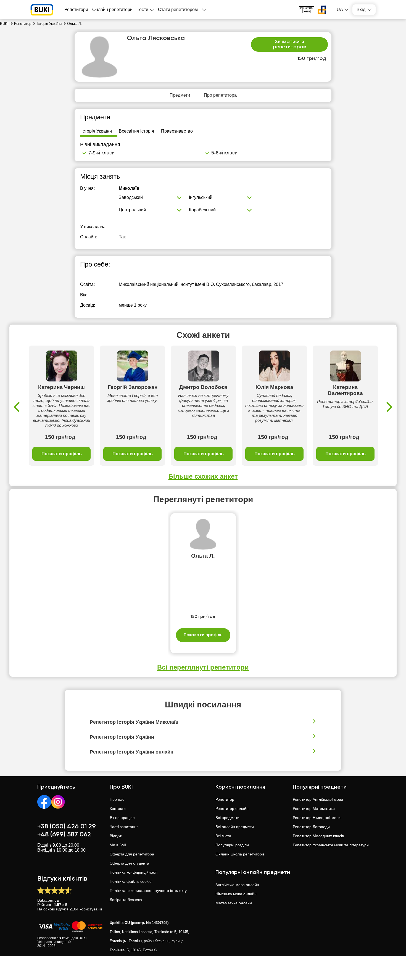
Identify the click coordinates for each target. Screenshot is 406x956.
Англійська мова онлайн (237, 885)
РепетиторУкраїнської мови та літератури (331, 845)
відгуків (62, 909)
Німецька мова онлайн (236, 894)
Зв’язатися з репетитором (289, 44)
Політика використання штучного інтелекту (148, 890)
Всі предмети (227, 817)
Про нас (117, 799)
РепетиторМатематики (314, 808)
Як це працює (122, 817)
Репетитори (76, 9)
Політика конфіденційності (133, 872)
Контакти (118, 808)
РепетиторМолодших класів (318, 836)
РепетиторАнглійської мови (318, 799)
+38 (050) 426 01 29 (66, 826)
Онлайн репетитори (112, 9)
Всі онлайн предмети (234, 827)
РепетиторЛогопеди (311, 827)
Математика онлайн (233, 903)
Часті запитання (124, 827)
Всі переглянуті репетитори (203, 667)
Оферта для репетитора (132, 854)
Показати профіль (61, 453)
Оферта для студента (129, 863)
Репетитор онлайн (232, 808)
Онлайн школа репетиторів (240, 854)
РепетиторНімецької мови (317, 817)
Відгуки (116, 836)
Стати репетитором (178, 9)
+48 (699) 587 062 (64, 834)
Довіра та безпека (126, 899)
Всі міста (223, 836)
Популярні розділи (232, 845)
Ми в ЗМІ (118, 845)
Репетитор (224, 799)
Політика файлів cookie (131, 881)
